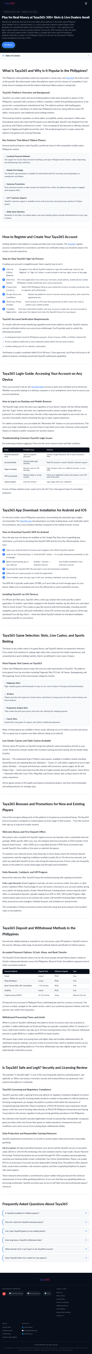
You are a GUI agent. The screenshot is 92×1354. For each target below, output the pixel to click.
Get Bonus (8, 45)
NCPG (47, 1293)
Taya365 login (37, 387)
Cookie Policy (60, 1299)
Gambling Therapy (16, 1293)
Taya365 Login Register (9, 1337)
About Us (59, 1292)
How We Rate (60, 1309)
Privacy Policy (60, 1295)
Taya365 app (26, 521)
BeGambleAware (33, 1293)
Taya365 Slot (6, 1327)
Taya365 (70, 78)
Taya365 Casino (7, 1330)
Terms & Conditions (62, 1302)
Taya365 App (6, 1334)
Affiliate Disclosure (62, 1305)
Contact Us (59, 1315)
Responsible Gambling (63, 1312)
